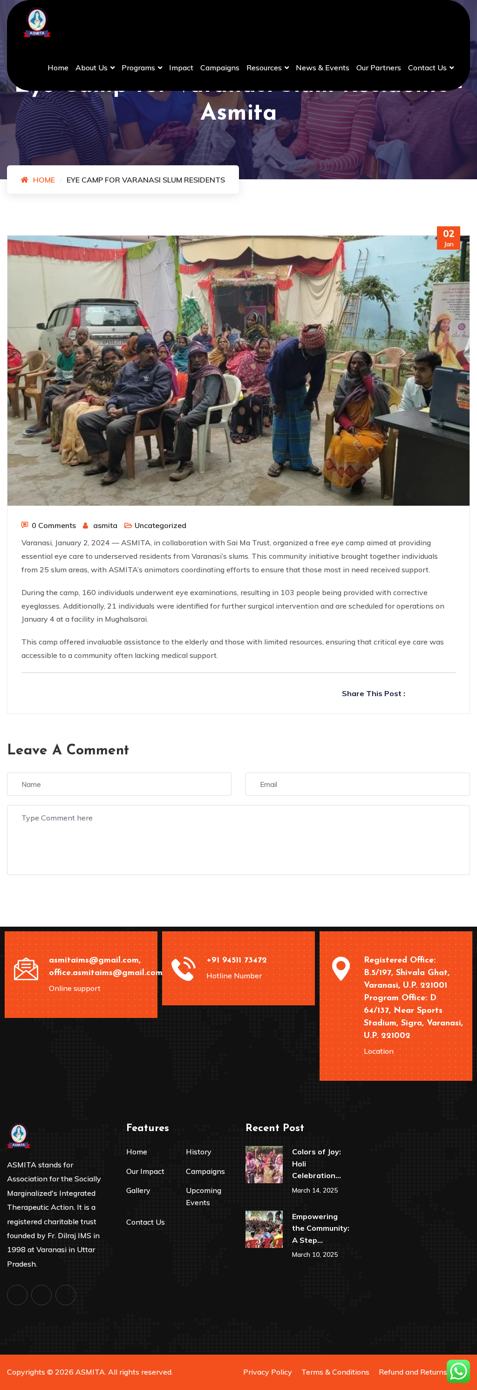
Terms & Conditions (335, 1371)
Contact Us (427, 67)
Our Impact (145, 1171)
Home (58, 67)
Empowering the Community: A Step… (320, 1228)
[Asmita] (37, 21)
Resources (264, 67)
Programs (138, 67)
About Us (91, 67)
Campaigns (219, 67)
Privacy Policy (267, 1371)
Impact (181, 67)
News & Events (322, 67)
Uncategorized (160, 525)
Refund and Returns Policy (424, 1371)
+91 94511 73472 (236, 960)
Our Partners (378, 67)
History (198, 1151)
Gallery (138, 1190)
